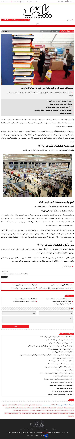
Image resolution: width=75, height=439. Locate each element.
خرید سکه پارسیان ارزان (59, 410)
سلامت (31, 1)
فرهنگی (68, 31)
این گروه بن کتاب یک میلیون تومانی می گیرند (59, 107)
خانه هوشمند (71, 416)
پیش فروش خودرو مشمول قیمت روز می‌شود (60, 394)
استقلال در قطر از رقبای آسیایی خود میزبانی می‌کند (58, 367)
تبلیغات (39, 429)
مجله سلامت (20, 405)
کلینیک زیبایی (32, 405)
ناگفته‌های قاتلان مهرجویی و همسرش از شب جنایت (58, 298)
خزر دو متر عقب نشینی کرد (64, 388)
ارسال (15, 326)
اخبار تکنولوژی (60, 408)
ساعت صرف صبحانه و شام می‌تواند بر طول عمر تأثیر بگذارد (55, 288)
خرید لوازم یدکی (52, 408)
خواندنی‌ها (3, 1)
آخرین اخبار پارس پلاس (66, 334)
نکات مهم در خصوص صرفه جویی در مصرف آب (24, 301)
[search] (73, 20)
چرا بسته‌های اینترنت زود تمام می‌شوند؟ (61, 382)
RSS (53, 429)
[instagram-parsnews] (3, 20)
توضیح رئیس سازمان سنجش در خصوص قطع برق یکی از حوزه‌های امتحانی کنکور (50, 346)
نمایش (71, 400)
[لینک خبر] (8, 31)
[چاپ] (6, 31)
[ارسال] (4, 31)
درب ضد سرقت (31, 408)
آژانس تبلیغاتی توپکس (9, 413)
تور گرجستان (18, 413)
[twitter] (4, 277)
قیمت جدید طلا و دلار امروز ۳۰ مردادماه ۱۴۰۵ (23, 288)
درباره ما (46, 429)
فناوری (26, 1)
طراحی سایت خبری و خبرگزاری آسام (35, 435)
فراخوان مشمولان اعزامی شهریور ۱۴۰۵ (62, 391)
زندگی (36, 1)
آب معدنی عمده (42, 413)
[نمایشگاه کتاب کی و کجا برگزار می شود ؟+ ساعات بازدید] (7, 277)
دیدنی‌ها (9, 1)
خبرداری (26, 405)
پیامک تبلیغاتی (44, 408)
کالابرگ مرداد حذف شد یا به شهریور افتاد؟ (24, 285)
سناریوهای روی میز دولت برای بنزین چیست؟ (60, 349)
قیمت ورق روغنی (17, 410)
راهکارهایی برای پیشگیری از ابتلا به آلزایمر (25, 298)
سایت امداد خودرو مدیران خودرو (29, 413)
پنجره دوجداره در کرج (69, 408)
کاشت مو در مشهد (12, 405)
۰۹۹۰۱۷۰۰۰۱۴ (54, 405)
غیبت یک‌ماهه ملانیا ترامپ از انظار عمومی (61, 385)
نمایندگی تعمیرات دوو (10, 408)
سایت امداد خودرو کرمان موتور (53, 413)
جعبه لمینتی (32, 410)
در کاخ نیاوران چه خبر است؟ (64, 370)
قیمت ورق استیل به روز (20, 408)
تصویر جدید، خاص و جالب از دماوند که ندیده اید (59, 340)
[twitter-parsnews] (5, 20)
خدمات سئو (39, 405)
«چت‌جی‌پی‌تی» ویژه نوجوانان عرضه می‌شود (60, 343)
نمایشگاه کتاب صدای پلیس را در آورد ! (61, 104)
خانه (72, 31)
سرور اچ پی (4, 405)
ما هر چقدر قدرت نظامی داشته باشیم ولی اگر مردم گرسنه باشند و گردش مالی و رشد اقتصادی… (46, 355)
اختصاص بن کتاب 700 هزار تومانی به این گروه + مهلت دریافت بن (53, 110)
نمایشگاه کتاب (67, 266)
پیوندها (22, 429)
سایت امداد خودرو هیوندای (67, 413)
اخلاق (18, 1)
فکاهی (13, 1)
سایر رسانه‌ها (69, 296)
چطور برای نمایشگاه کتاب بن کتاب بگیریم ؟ (59, 101)
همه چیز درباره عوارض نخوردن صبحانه (62, 301)
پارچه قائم (37, 408)
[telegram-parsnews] (7, 20)
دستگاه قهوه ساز (25, 410)
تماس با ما (31, 429)
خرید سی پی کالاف (69, 410)
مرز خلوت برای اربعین (47, 410)
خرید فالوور (39, 410)
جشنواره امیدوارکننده (66, 113)
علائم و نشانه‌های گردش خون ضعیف (62, 304)
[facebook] (2, 277)
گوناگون (63, 31)
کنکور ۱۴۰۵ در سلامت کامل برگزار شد (62, 352)
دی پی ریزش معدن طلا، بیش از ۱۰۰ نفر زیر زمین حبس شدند (55, 373)
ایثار (22, 1)
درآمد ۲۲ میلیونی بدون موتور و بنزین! (61, 285)
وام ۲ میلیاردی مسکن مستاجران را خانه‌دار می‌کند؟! (58, 379)
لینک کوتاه (5, 271)
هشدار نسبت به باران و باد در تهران (62, 376)
